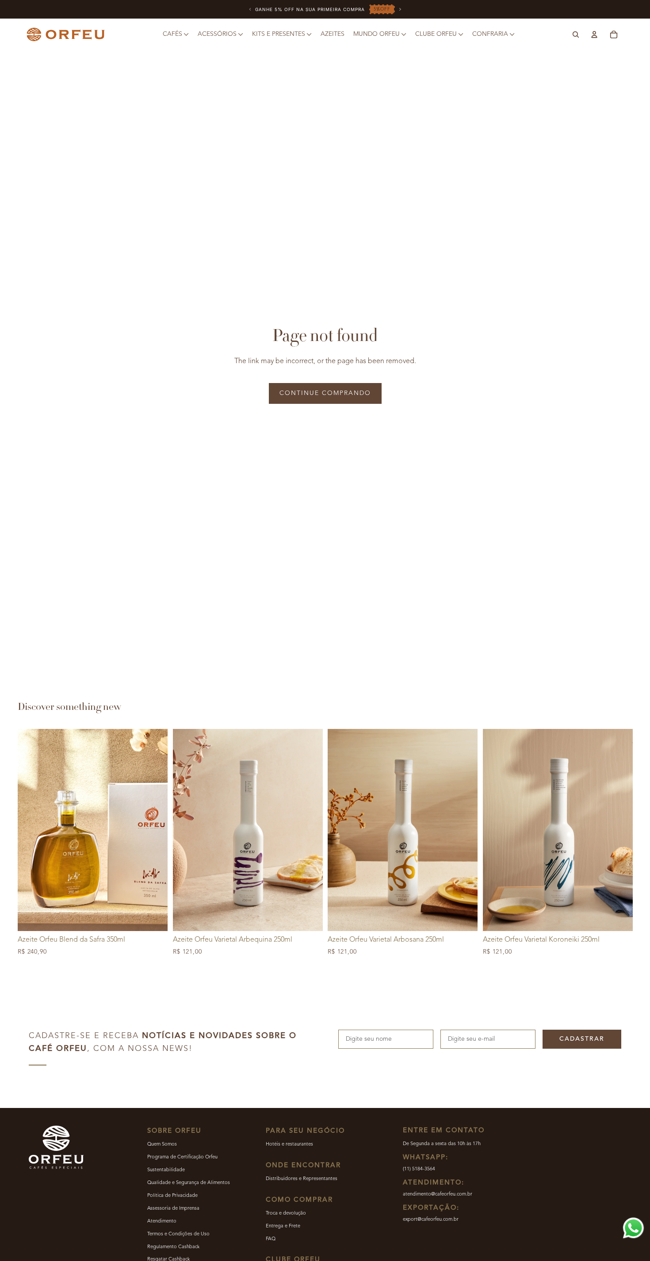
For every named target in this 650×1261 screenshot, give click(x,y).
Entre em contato (444, 1130)
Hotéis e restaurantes (289, 1144)
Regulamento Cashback (173, 1247)
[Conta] (594, 34)
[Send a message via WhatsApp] (633, 1228)
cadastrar (581, 1039)
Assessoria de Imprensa (173, 1208)
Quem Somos (162, 1144)
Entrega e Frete (283, 1226)
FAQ (270, 1239)
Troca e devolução (286, 1213)
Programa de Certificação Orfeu (182, 1157)
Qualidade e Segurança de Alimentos (188, 1183)
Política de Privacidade (172, 1195)
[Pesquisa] (575, 34)
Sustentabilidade (166, 1170)
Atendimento (161, 1221)
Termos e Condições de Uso (178, 1234)
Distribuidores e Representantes (301, 1179)
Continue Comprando (325, 393)
